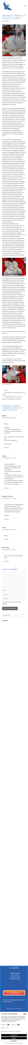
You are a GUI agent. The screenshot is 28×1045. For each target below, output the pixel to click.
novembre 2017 (6, 824)
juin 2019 (4, 787)
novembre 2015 (6, 865)
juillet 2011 (5, 951)
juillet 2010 (5, 953)
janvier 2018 (5, 819)
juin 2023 (4, 701)
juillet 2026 (5, 626)
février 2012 (5, 942)
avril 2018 (5, 813)
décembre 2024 (6, 661)
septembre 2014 (6, 890)
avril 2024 (5, 679)
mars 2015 (5, 876)
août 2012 (5, 929)
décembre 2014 (6, 883)
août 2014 (5, 892)
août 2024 (5, 670)
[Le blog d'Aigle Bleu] (7, 6)
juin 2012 (4, 933)
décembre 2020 (6, 749)
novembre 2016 (6, 850)
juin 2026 (4, 629)
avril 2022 (5, 725)
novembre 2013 (6, 905)
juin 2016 (4, 854)
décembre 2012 (6, 927)
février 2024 (5, 683)
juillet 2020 (5, 760)
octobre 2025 (6, 646)
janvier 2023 (5, 710)
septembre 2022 (6, 719)
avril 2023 (5, 705)
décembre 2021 (6, 730)
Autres (5, 390)
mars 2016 (5, 857)
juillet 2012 (5, 931)
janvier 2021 (5, 747)
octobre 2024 (6, 666)
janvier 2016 (5, 861)
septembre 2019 (6, 780)
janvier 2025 (5, 659)
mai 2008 (4, 962)
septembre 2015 (6, 870)
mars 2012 (5, 940)
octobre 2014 (6, 887)
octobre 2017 (6, 826)
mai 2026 (4, 631)
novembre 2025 (6, 644)
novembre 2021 (6, 732)
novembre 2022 (6, 714)
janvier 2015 (5, 881)
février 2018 (5, 817)
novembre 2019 (6, 776)
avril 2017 (5, 839)
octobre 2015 (6, 868)
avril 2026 (5, 633)
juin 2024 (4, 675)
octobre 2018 (6, 802)
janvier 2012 (5, 944)
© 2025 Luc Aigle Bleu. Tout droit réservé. (14, 1008)
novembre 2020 (6, 751)
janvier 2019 (5, 795)
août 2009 (5, 960)
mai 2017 (4, 837)
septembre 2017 (6, 828)
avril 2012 (5, 938)
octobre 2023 (6, 692)
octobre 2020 (6, 754)
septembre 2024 (6, 668)
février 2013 (5, 922)
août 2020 (5, 758)
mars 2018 (5, 815)
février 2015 (5, 879)
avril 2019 (5, 791)
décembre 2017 (6, 822)
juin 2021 (4, 736)
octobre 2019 (6, 778)
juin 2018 (4, 811)
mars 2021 (5, 743)
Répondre (6, 447)
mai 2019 (4, 789)
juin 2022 (4, 723)
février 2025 (5, 657)
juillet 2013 (5, 914)
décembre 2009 (6, 958)
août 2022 (5, 721)
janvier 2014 (5, 901)
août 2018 (5, 806)
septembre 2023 (6, 694)
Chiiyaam (4, 349)
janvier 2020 (5, 771)
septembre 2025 (6, 648)
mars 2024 (5, 681)
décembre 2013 (6, 903)
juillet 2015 (5, 872)
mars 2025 (5, 655)
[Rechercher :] (14, 615)
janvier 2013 (5, 925)
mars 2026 (5, 635)
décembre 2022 (6, 712)
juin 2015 (4, 874)
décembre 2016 (6, 848)
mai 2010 (4, 955)
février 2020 (5, 769)
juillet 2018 (5, 808)
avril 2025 (5, 653)
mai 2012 (4, 936)
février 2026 (5, 637)
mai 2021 (4, 738)
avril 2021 (5, 740)
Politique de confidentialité (10, 1000)
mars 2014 (5, 896)
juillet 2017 (5, 833)
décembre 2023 (6, 688)
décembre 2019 (6, 773)
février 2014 (5, 898)
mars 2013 (5, 920)
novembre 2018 (6, 800)
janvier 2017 (5, 846)
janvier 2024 (5, 686)
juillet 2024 (5, 672)
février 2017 (5, 844)
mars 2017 (5, 841)
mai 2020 (4, 765)
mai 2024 (4, 677)
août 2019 (5, 782)
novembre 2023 (6, 690)
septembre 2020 (6, 756)
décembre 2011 (6, 947)
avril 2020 (5, 767)
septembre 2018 (6, 804)
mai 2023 (4, 703)
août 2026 (5, 624)
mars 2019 (5, 793)
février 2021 (5, 745)
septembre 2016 (6, 852)
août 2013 (5, 911)
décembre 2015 (6, 863)
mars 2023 (5, 708)
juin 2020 (4, 762)
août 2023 (5, 697)
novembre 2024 (6, 664)
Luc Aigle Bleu (14, 968)
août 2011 (5, 949)
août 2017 (5, 830)
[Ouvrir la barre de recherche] (19, 6)
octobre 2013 (6, 907)
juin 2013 (4, 916)
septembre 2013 (6, 909)
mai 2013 (4, 918)
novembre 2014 (6, 885)
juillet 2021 (5, 734)
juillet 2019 (5, 784)
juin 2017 (4, 835)
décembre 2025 (6, 642)
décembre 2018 (6, 797)
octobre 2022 (6, 716)
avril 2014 (5, 894)
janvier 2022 (5, 727)
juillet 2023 (5, 699)
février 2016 (5, 859)
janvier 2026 (5, 640)
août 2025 (5, 651)
